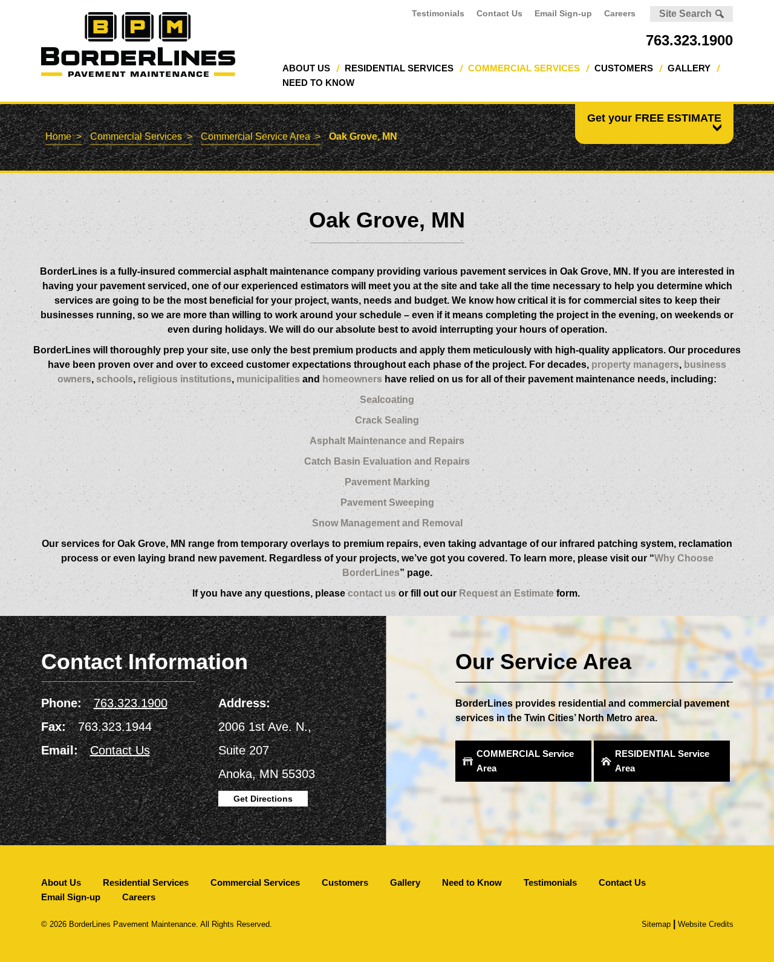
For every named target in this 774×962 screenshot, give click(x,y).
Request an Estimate (506, 593)
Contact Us (499, 13)
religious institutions (183, 379)
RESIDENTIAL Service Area (662, 760)
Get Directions (263, 798)
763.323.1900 (689, 40)
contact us (372, 593)
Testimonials (438, 13)
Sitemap (656, 924)
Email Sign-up (563, 13)
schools (114, 379)
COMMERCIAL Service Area (525, 760)
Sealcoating (387, 399)
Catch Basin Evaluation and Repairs (387, 461)
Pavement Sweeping (387, 502)
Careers (620, 13)
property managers (635, 364)
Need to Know (318, 82)
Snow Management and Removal (387, 523)
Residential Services (399, 68)
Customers (623, 68)
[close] (715, 127)
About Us (306, 68)
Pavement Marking (387, 482)
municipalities (268, 379)
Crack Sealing (387, 420)
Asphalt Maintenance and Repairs (387, 441)
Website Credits (705, 924)
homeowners (352, 379)
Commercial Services (524, 68)
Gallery (689, 68)
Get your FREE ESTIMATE (654, 118)
